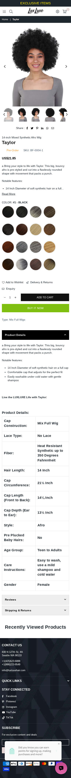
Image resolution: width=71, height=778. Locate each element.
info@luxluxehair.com (13, 670)
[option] (35, 67)
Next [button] (66, 66)
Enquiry (10, 288)
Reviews (10, 599)
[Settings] (57, 11)
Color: (15, 202)
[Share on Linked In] (42, 128)
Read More (8, 193)
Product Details (15, 334)
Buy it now (35, 308)
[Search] (11, 11)
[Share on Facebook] (27, 128)
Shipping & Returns (18, 610)
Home (5, 19)
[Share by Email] (52, 128)
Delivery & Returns (41, 282)
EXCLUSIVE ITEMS (35, 3)
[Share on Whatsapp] (47, 128)
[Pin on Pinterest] (37, 128)
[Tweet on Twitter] (32, 128)
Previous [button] (5, 66)
